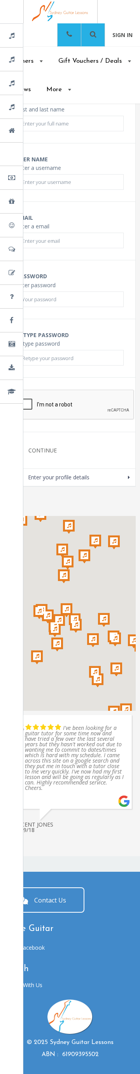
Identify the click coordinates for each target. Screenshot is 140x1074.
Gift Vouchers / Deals (90, 61)
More (54, 89)
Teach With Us (24, 978)
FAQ (31, 297)
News (32, 321)
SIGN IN (122, 35)
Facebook (32, 941)
